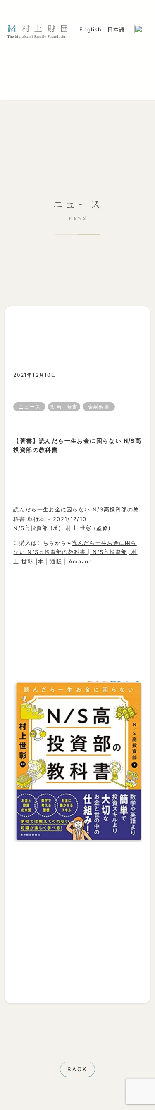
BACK (77, 1069)
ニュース (30, 407)
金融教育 (99, 407)
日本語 (116, 29)
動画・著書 (64, 407)
